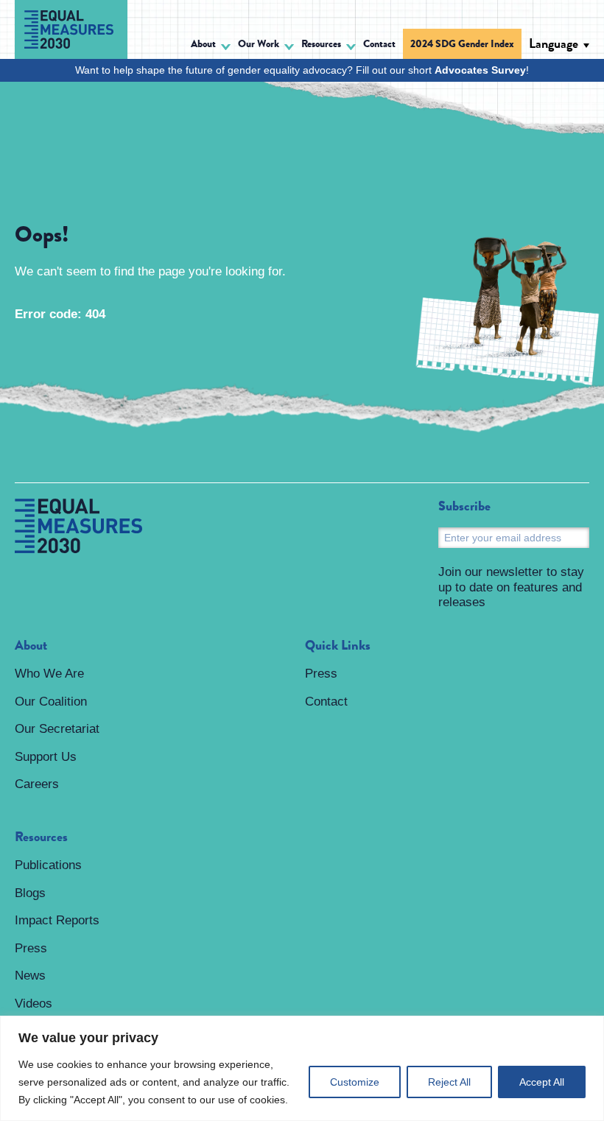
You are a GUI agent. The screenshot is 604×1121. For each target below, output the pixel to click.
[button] (211, 46)
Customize (354, 1082)
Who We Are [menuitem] (49, 674)
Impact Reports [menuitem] (57, 920)
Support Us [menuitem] (46, 757)
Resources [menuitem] (41, 837)
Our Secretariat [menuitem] (57, 729)
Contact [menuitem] (379, 43)
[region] (302, 1068)
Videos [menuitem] (33, 1004)
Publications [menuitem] (48, 865)
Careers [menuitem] (37, 784)
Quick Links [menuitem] (338, 646)
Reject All (449, 1082)
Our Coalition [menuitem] (51, 702)
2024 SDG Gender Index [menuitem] (462, 43)
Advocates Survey (480, 70)
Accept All (541, 1082)
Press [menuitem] (31, 948)
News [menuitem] (30, 976)
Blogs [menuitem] (30, 893)
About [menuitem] (31, 646)
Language (553, 43)
